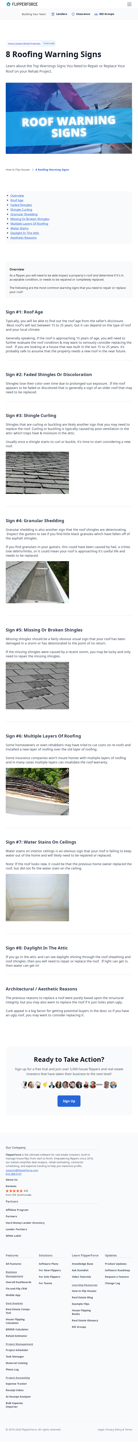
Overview (17, 195)
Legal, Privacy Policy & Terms (115, 1429)
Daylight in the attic (24, 233)
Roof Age (16, 200)
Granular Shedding (24, 214)
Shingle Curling (21, 209)
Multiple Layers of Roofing (29, 223)
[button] (128, 4)
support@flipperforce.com (22, 1170)
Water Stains (19, 228)
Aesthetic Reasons (23, 237)
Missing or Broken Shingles (29, 219)
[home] (22, 4)
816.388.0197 (14, 1174)
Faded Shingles (21, 205)
